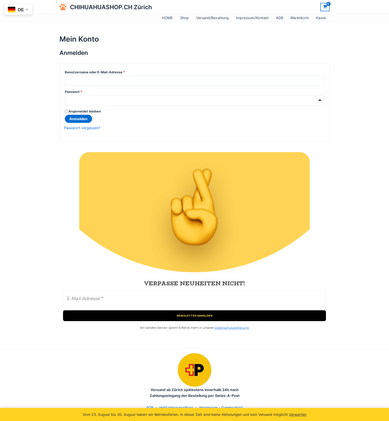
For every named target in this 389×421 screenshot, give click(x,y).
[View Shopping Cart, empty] (325, 7)
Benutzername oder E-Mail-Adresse (104, 71)
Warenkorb (299, 18)
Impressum (208, 407)
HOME (167, 18)
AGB (279, 18)
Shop (184, 18)
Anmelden (78, 119)
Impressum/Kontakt (252, 18)
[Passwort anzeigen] (320, 100)
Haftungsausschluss (176, 407)
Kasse (321, 18)
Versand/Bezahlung (212, 18)
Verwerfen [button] (297, 414)
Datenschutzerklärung (232, 327)
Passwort (83, 91)
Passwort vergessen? (82, 128)
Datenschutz (232, 407)
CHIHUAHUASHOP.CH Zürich (111, 7)
